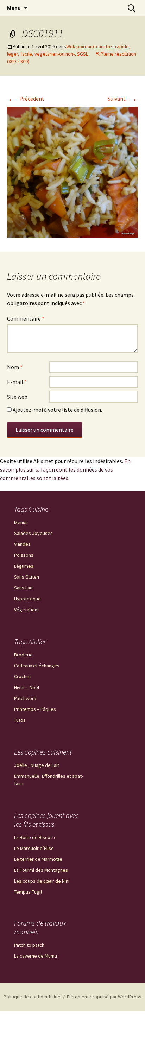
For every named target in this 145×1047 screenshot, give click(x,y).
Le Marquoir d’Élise (34, 848)
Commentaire (25, 318)
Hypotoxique (27, 598)
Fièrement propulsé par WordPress (104, 997)
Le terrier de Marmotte (38, 859)
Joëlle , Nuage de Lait (36, 765)
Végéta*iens (27, 609)
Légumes (23, 566)
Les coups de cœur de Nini (41, 881)
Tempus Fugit (28, 892)
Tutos (20, 720)
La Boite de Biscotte (35, 837)
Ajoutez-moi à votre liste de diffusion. (57, 409)
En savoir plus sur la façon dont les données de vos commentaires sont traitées (65, 469)
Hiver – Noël (26, 687)
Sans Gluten (26, 577)
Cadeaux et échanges (36, 665)
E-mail (17, 381)
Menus (21, 522)
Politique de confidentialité (32, 997)
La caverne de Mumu (35, 956)
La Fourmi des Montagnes (41, 870)
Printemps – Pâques (35, 709)
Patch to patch (29, 945)
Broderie (23, 654)
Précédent (25, 98)
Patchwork (25, 698)
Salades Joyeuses (33, 533)
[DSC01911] (72, 171)
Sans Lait (23, 588)
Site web (17, 396)
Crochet (22, 676)
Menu (14, 7)
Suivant (123, 98)
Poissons (23, 555)
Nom (15, 367)
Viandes (22, 544)
